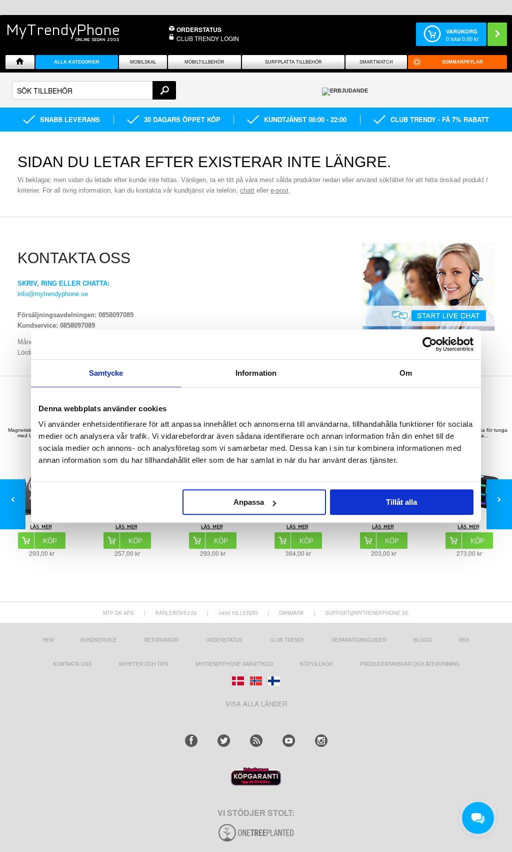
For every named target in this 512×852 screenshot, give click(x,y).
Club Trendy (287, 639)
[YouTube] (288, 740)
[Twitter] (224, 740)
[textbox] (94, 90)
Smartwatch (376, 62)
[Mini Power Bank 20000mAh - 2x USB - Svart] (383, 527)
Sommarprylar (462, 62)
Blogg (423, 639)
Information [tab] (256, 373)
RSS (464, 639)
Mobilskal (143, 62)
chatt (247, 190)
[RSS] (256, 740)
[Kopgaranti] (256, 783)
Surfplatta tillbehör (293, 62)
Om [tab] (406, 373)
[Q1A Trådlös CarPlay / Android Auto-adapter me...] (298, 527)
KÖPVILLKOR (316, 663)
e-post (279, 190)
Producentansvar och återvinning (410, 663)
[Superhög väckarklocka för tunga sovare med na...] (469, 527)
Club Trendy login (207, 38)
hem (48, 639)
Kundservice (98, 639)
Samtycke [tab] (106, 373)
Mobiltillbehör (204, 62)
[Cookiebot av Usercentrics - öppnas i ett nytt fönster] (430, 344)
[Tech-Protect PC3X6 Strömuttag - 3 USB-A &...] (127, 527)
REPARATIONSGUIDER (359, 639)
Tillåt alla (401, 502)
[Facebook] (191, 740)
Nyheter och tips (143, 663)
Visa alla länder (256, 703)
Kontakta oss (72, 663)
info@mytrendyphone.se (53, 294)
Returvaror (161, 639)
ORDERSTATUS (199, 29)
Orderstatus (224, 639)
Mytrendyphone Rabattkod (234, 663)
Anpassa (249, 502)
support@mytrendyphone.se (367, 612)
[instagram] (321, 740)
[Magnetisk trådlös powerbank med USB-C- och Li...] (41, 527)
